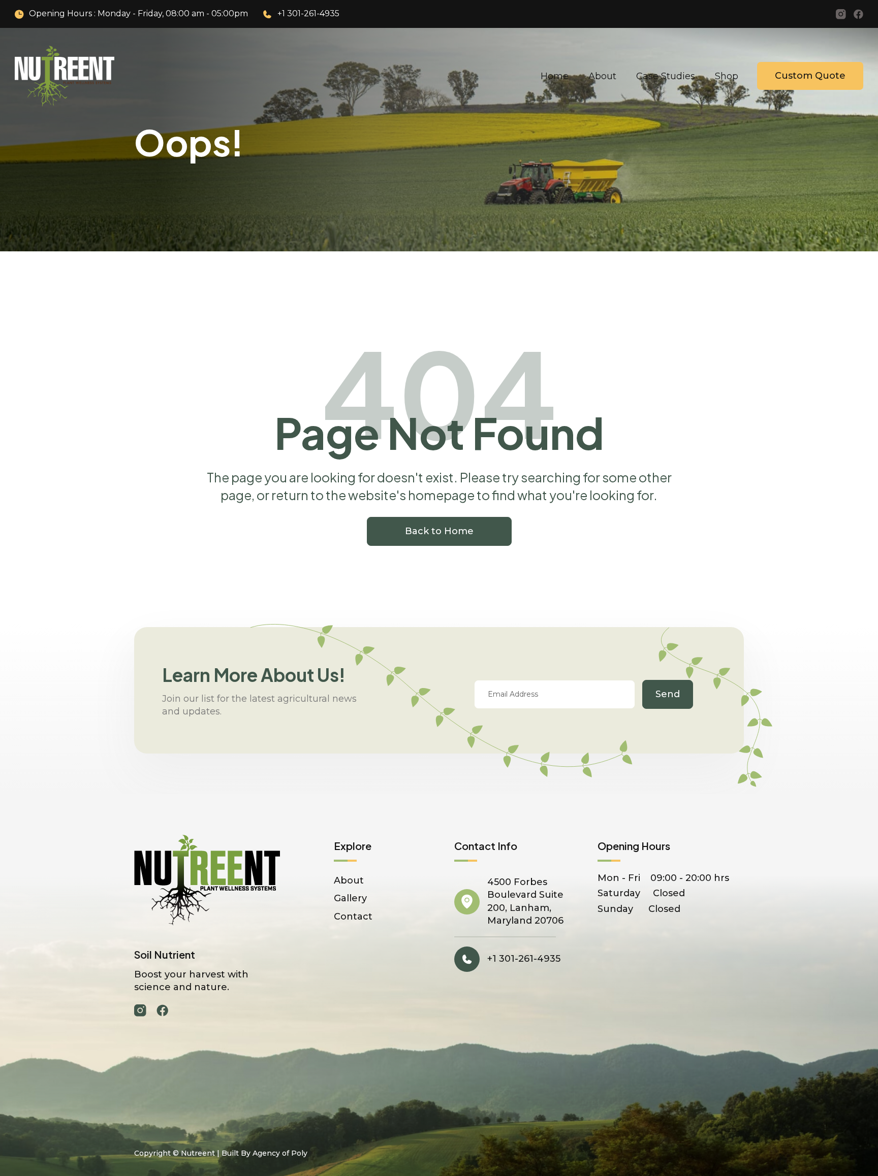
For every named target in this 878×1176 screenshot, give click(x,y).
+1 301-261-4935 (308, 13)
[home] (64, 76)
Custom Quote (810, 75)
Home (555, 76)
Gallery (350, 898)
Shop (726, 76)
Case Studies (665, 76)
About (602, 76)
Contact (353, 916)
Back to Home (439, 531)
